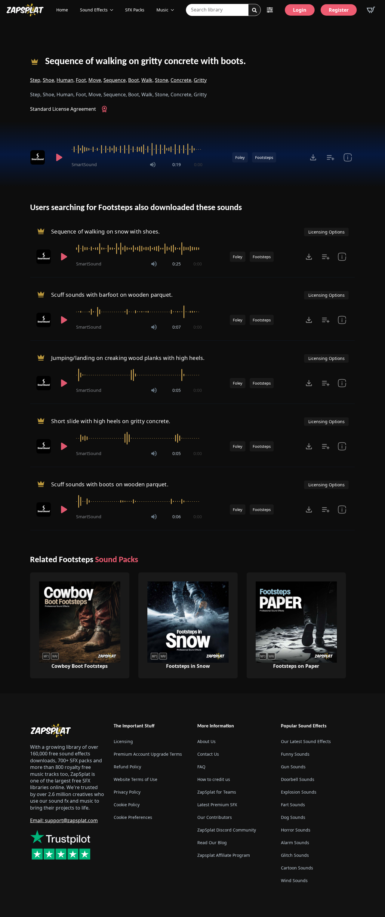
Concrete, (181, 80)
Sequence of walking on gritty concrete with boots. (145, 62)
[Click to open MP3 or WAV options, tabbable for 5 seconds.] (313, 157)
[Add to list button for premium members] (330, 157)
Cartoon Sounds (297, 868)
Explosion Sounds (298, 792)
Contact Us (208, 754)
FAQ (201, 767)
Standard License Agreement (63, 109)
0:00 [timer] (198, 164)
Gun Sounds (293, 767)
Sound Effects (94, 10)
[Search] (254, 10)
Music (162, 10)
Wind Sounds (294, 880)
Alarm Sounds (295, 842)
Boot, (134, 80)
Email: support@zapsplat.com (64, 820)
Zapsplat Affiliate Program (223, 855)
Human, (66, 80)
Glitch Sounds (295, 855)
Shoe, (49, 80)
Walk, (147, 80)
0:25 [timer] (176, 264)
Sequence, (115, 80)
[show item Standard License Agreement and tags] (347, 157)
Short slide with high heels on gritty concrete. (110, 421)
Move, (95, 80)
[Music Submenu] (174, 10)
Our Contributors (214, 817)
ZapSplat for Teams (216, 792)
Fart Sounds (293, 804)
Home (62, 10)
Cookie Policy (127, 804)
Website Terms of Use (135, 779)
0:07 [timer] (176, 327)
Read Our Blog (212, 842)
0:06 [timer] (176, 516)
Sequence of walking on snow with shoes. (105, 231)
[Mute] (153, 165)
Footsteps (264, 157)
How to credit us (213, 779)
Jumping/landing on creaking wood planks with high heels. (128, 357)
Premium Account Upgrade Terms (148, 754)
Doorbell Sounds (297, 779)
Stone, (162, 80)
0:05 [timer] (176, 390)
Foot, (81, 80)
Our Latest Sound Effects (306, 741)
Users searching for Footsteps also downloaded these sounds (136, 208)
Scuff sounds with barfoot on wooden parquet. (112, 294)
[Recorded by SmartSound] (38, 157)
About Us (206, 741)
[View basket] (371, 10)
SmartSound (84, 164)
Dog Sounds (293, 817)
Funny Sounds (295, 754)
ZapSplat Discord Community (226, 830)
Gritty (200, 80)
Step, (36, 80)
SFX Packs (134, 10)
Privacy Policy (127, 792)
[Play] (59, 157)
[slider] (137, 149)
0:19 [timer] (176, 164)
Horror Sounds (295, 830)
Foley (240, 157)
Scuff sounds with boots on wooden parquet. (109, 484)
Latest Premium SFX (217, 804)
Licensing (123, 741)
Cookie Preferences (133, 817)
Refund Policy (127, 767)
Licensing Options (326, 232)
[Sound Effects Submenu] (113, 10)
